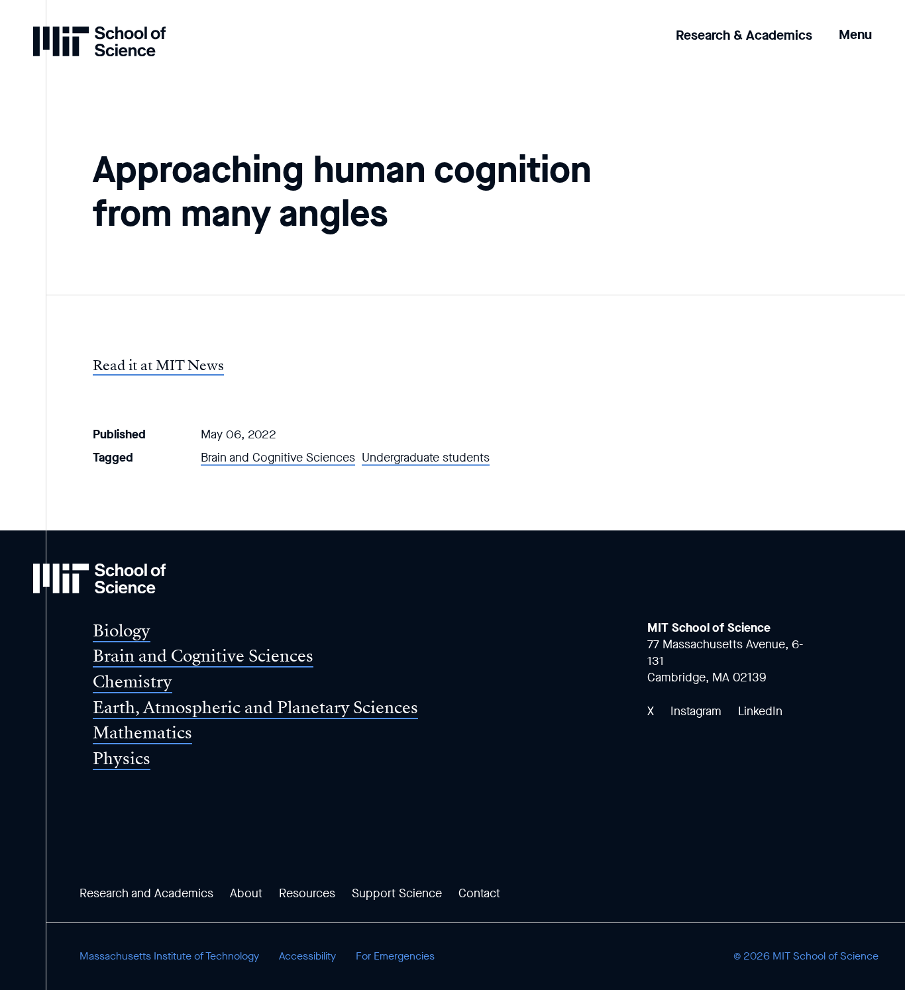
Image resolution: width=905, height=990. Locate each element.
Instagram (695, 711)
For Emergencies (395, 956)
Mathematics (142, 732)
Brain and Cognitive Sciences (278, 458)
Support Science (397, 893)
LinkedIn (760, 711)
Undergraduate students (426, 458)
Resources (307, 893)
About (246, 893)
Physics (121, 758)
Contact (479, 893)
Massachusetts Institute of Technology (169, 956)
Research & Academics (744, 35)
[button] (855, 25)
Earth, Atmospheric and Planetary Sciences (255, 707)
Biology (121, 630)
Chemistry (132, 681)
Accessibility (307, 956)
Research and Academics (146, 893)
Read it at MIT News (158, 365)
